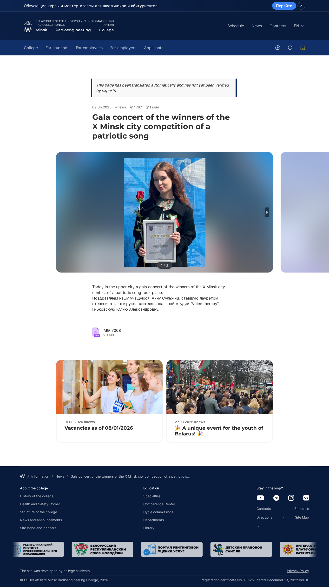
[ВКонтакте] (306, 498)
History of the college (36, 496)
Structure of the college (38, 512)
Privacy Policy (298, 571)
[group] (33, 549)
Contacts (278, 25)
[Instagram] (291, 498)
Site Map (302, 517)
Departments (153, 520)
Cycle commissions (158, 512)
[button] (267, 212)
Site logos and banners (38, 528)
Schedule (235, 25)
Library (148, 528)
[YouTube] (260, 498)
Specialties (151, 496)
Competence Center (159, 504)
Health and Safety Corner (40, 504)
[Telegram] (276, 498)
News (257, 25)
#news (120, 107)
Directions (264, 517)
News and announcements (41, 520)
